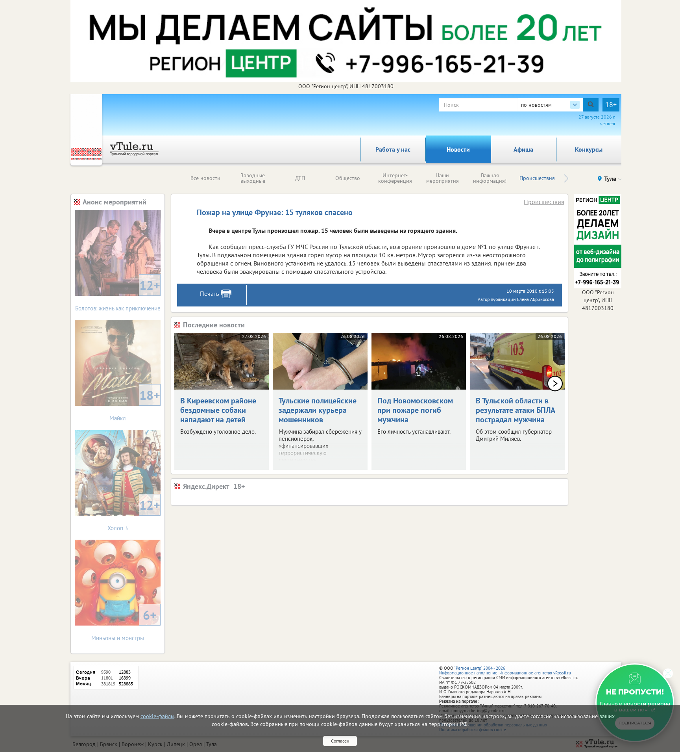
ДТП (300, 178)
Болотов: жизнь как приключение (118, 294)
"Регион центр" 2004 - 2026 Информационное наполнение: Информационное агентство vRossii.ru (505, 670)
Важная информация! (489, 178)
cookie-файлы (157, 716)
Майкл (134, 404)
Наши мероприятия (442, 178)
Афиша (523, 149)
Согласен (340, 741)
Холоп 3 (133, 514)
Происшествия (537, 178)
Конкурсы (588, 149)
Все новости (205, 178)
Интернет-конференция (395, 178)
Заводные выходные (252, 178)
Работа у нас (392, 149)
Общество (347, 178)
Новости (458, 149)
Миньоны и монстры (124, 624)
